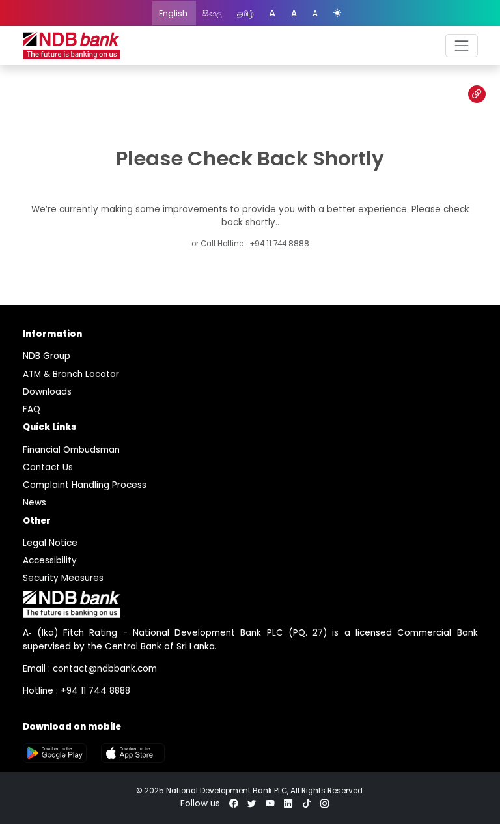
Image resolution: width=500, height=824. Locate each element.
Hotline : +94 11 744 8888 (76, 691)
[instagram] (324, 803)
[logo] (71, 46)
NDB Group (46, 356)
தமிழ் (246, 13)
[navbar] (461, 45)
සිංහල (213, 13)
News (34, 502)
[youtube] (270, 803)
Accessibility (50, 560)
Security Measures (63, 578)
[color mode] (337, 13)
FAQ (31, 409)
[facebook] (233, 803)
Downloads (47, 392)
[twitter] (252, 803)
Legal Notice (50, 543)
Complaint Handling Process (84, 485)
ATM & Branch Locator (71, 374)
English (174, 13)
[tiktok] (306, 803)
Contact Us (48, 467)
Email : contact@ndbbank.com (90, 668)
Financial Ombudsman (71, 450)
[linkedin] (288, 803)
